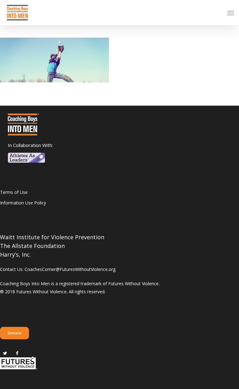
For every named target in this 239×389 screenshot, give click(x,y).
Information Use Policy (23, 203)
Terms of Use (14, 192)
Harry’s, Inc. (15, 254)
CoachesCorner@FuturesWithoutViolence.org (70, 269)
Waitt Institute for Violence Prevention (52, 237)
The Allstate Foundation (32, 245)
